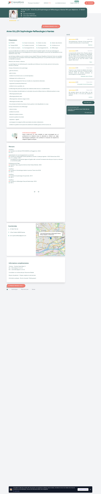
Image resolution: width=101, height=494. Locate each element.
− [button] (37, 226)
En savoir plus (16, 491)
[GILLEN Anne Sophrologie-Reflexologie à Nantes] (13, 14)
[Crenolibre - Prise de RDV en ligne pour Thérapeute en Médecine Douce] (16, 2)
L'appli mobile (74, 3)
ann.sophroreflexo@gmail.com (18, 235)
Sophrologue (14, 289)
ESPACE (47, 3)
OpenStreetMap (54, 255)
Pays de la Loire (24, 289)
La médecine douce (60, 3)
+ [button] (37, 224)
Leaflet (45, 255)
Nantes (33, 289)
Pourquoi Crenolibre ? (33, 3)
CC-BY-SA (63, 255)
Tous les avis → (88, 102)
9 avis (18, 20)
